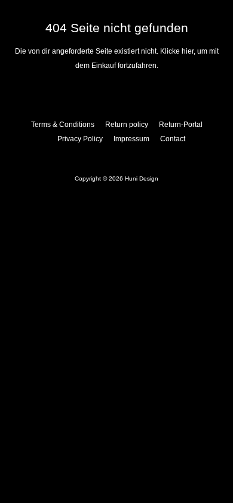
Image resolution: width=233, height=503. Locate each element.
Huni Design (141, 178)
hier (188, 51)
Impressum (131, 139)
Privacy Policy (80, 139)
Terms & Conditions (62, 124)
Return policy (126, 124)
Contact (172, 139)
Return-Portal (181, 124)
